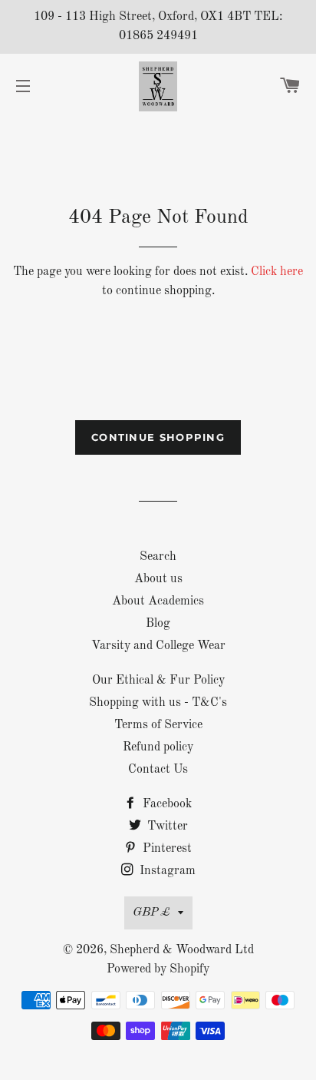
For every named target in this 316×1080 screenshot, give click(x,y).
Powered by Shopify (158, 969)
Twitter (166, 826)
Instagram (166, 871)
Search (158, 557)
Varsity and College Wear (158, 646)
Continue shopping (158, 437)
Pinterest (166, 849)
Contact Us (158, 770)
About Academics (158, 601)
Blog (158, 624)
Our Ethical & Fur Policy (158, 680)
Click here (277, 272)
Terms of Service (158, 725)
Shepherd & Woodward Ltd (182, 950)
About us (158, 579)
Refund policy (158, 747)
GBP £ (151, 912)
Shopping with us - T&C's (158, 703)
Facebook (166, 804)
